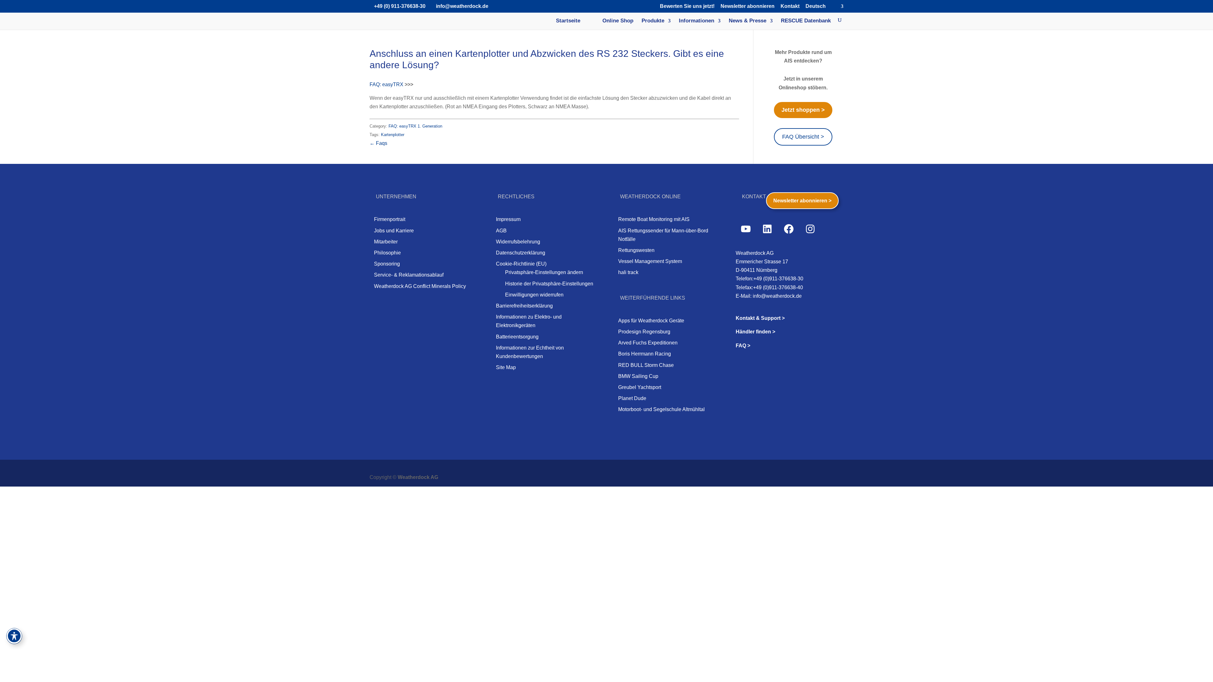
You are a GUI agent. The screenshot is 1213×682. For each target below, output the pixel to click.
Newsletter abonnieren (748, 6)
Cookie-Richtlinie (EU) (521, 263)
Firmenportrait (389, 219)
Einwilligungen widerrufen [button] (534, 294)
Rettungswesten (636, 250)
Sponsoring (387, 263)
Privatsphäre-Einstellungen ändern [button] (544, 272)
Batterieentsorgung (517, 336)
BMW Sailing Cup (638, 376)
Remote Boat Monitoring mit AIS (654, 219)
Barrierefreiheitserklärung (524, 305)
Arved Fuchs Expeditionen (648, 342)
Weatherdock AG (418, 477)
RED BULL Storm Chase (646, 365)
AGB (501, 230)
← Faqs (378, 143)
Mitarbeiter (386, 241)
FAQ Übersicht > (803, 137)
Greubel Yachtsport (639, 387)
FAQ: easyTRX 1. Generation (415, 126)
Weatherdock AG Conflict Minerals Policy (420, 286)
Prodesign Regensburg (644, 331)
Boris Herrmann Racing (644, 353)
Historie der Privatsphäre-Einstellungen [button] (549, 283)
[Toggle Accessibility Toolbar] (14, 635)
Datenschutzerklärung (520, 252)
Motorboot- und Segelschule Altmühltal (661, 409)
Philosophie (387, 252)
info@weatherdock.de (777, 296)
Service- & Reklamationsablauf (409, 275)
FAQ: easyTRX (386, 84)
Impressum (508, 219)
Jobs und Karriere (394, 230)
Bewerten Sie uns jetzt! (687, 6)
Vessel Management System (650, 261)
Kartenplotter (392, 134)
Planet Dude (632, 398)
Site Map (506, 367)
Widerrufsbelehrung (518, 241)
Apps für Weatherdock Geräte (651, 320)
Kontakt (790, 6)
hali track (628, 272)
